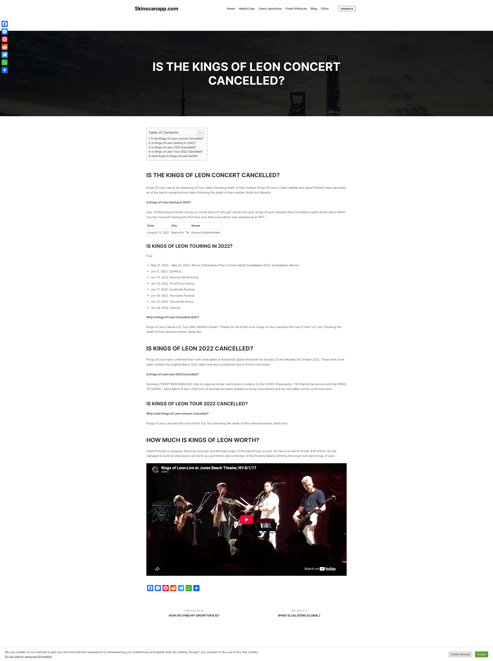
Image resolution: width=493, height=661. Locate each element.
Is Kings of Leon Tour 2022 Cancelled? (177, 151)
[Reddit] (4, 47)
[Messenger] (4, 31)
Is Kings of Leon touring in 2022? (173, 142)
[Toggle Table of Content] (198, 133)
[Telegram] (4, 54)
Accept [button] (481, 654)
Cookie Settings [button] (460, 654)
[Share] (4, 70)
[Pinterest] (4, 39)
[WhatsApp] (4, 62)
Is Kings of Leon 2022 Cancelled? (174, 147)
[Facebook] (4, 24)
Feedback (347, 8)
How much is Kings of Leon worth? (175, 156)
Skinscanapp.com (154, 9)
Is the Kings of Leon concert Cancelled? (177, 138)
